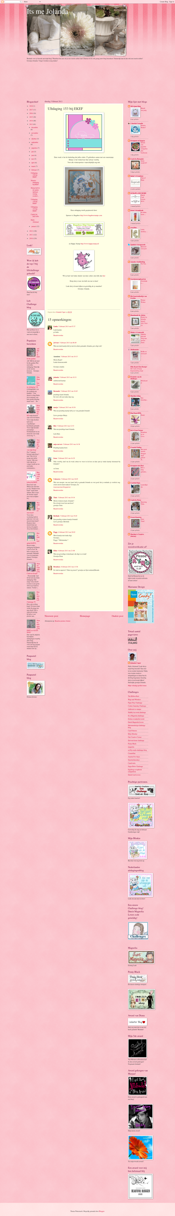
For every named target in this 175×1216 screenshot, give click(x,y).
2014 (31, 121)
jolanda (56, 377)
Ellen (55, 550)
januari (33, 226)
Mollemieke (134, 349)
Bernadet (56, 391)
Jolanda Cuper (135, 663)
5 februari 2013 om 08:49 (68, 342)
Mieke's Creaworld (137, 332)
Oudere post (117, 615)
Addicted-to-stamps (134, 709)
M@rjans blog (135, 106)
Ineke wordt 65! (144, 162)
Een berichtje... (144, 399)
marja (55, 407)
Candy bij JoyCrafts (35, 215)
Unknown (56, 479)
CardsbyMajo (135, 483)
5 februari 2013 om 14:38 (71, 444)
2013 (31, 124)
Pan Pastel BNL (135, 413)
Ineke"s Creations (136, 176)
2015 (31, 117)
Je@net (56, 342)
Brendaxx (56, 567)
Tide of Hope (143, 179)
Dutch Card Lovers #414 (143, 198)
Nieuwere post (51, 615)
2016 (31, 113)
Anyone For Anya (134, 757)
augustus (34, 148)
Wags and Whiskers (134, 699)
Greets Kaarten (135, 517)
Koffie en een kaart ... (144, 353)
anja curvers (57, 444)
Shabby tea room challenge (137, 712)
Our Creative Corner (135, 737)
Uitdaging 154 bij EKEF (34, 201)
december (34, 127)
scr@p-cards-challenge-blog (137, 750)
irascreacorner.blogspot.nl (61, 487)
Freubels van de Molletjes (136, 378)
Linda (55, 326)
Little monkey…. (144, 231)
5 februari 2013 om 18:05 (69, 479)
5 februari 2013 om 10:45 (69, 391)
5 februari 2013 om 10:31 (68, 377)
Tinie (55, 497)
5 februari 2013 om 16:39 (66, 458)
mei (32, 159)
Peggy (55, 532)
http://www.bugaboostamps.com (91, 215)
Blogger (101, 1211)
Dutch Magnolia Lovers (136, 722)
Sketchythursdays (134, 760)
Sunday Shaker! (143, 126)
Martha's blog (135, 396)
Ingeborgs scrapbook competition (135, 770)
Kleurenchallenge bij (38, 409)
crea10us (133, 227)
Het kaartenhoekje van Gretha (138, 297)
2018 (31, 106)
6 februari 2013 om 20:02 (66, 532)
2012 (31, 231)
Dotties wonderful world (136, 719)
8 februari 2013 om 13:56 (69, 567)
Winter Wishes (143, 301)
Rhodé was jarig (144, 109)
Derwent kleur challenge (136, 740)
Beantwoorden (58, 335)
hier (104, 276)
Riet (54, 426)
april (33, 162)
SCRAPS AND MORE (138, 193)
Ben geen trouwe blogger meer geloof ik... (144, 454)
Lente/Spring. (144, 486)
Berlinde (56, 516)
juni (32, 155)
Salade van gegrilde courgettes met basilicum (144, 147)
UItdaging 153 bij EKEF (34, 209)
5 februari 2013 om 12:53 (65, 426)
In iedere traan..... (143, 213)
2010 (31, 238)
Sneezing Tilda (144, 503)
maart (33, 166)
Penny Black (132, 743)
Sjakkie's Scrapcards (137, 244)
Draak (143, 415)
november (34, 133)
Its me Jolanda (47, 11)
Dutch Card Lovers (134, 775)
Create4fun (131, 753)
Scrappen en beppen (137, 140)
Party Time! (143, 520)
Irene (55, 458)
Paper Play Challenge (135, 703)
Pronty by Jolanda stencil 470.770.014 (144, 321)
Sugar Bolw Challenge (135, 766)
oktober (34, 139)
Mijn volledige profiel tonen (137, 685)
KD (28, 415)
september (34, 142)
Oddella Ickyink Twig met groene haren (144, 338)
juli (32, 151)
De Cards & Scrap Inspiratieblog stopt (136, 370)
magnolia (131, 747)
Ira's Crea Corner (136, 430)
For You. (143, 264)
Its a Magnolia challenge (136, 716)
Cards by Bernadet (137, 159)
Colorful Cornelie (136, 123)
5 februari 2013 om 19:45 (68, 516)
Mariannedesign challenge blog (136, 726)
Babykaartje (144, 382)
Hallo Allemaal (35, 221)
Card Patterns (132, 730)
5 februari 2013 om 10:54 (67, 407)
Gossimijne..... (144, 282)
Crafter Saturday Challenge (137, 706)
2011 (31, 235)
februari (34, 170)
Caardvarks (131, 763)
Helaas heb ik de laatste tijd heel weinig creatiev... (35, 192)
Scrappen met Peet (137, 465)
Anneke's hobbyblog (137, 262)
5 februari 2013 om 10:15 (69, 356)
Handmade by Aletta (137, 315)
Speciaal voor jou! (144, 247)
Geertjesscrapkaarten (138, 279)
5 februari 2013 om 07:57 (66, 326)
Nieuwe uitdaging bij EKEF (35, 182)
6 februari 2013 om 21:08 (66, 550)
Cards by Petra (135, 500)
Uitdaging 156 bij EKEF (34, 175)
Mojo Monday (132, 734)
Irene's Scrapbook (136, 210)
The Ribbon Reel (133, 696)
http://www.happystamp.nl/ (90, 243)
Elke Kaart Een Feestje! (138, 367)
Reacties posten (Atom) (62, 621)
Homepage (85, 615)
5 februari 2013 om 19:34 (66, 497)
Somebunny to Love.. (144, 434)
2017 (31, 110)
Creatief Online (136, 447)
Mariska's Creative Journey (137, 535)
